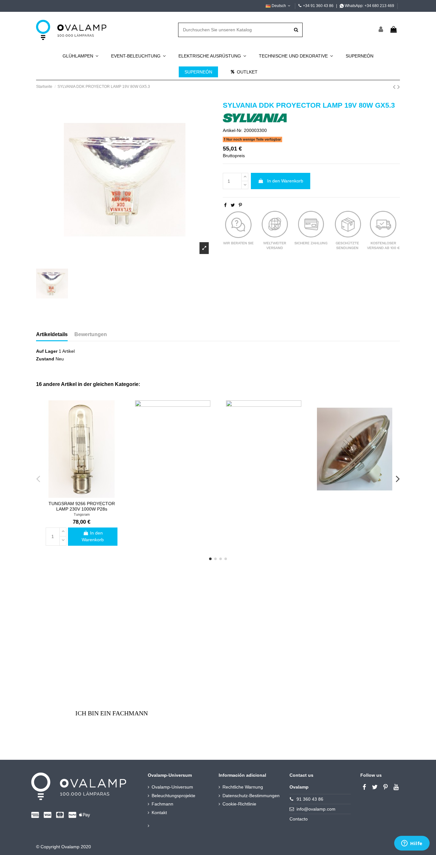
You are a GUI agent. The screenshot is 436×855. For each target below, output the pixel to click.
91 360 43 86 (310, 799)
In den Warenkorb (285, 180)
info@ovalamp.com (316, 809)
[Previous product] (395, 86)
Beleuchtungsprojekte (173, 795)
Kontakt (159, 812)
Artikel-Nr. (233, 130)
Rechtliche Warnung (242, 787)
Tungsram (82, 514)
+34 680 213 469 (379, 6)
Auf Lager (46, 351)
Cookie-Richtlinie (239, 803)
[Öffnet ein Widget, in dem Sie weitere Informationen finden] (412, 844)
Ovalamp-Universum (172, 787)
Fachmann (162, 803)
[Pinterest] (240, 205)
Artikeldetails (52, 334)
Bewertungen (90, 334)
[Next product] (398, 86)
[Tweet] (233, 205)
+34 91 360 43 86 (318, 6)
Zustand (45, 358)
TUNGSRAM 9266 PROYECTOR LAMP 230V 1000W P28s (82, 506)
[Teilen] (225, 205)
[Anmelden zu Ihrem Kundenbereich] (381, 30)
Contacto (298, 818)
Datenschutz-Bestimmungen (251, 795)
